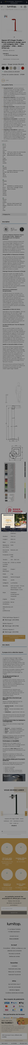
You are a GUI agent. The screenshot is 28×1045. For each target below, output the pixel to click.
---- (2, 526)
